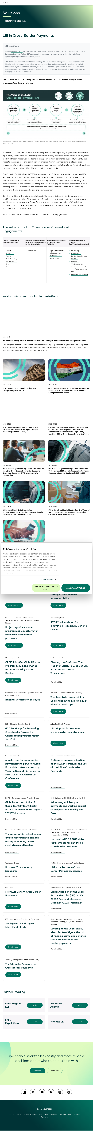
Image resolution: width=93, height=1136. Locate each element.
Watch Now (58, 743)
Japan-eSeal (32, 251)
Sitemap (44, 1117)
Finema (8, 256)
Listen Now (13, 974)
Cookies (77, 1114)
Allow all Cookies (75, 588)
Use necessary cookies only (46, 587)
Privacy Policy (65, 1114)
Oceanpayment (11, 267)
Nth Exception (54, 258)
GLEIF (5, 2)
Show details (47, 579)
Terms (19, 1114)
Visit (35, 1005)
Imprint (11, 1114)
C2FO (8, 264)
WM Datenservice (77, 264)
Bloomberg (75, 251)
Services (37, 1071)
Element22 (75, 253)
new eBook (15, 51)
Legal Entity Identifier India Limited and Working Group (57, 253)
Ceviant (8, 251)
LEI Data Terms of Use (33, 1114)
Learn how (54, 1071)
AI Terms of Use (51, 1114)
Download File (56, 682)
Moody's (8, 253)
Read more (13, 605)
